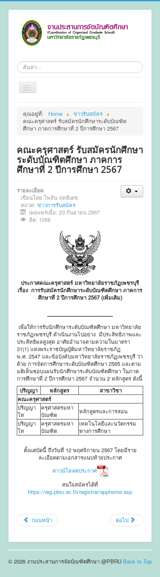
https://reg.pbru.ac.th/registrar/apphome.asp (80, 492)
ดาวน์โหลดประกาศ (75, 470)
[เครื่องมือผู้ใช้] (132, 191)
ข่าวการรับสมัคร (56, 205)
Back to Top (137, 561)
